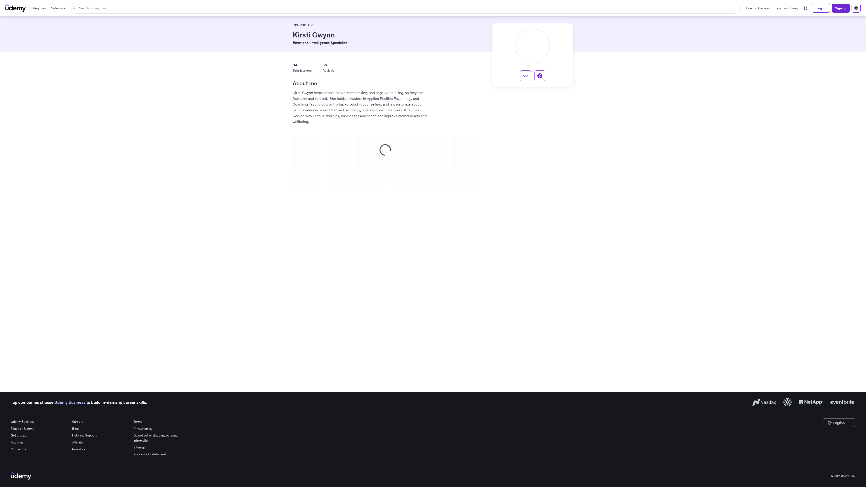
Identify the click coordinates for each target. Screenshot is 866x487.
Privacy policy (143, 429)
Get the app (19, 435)
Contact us (18, 449)
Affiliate (77, 442)
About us (17, 442)
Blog (75, 429)
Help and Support (84, 435)
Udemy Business (69, 402)
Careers (77, 422)
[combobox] (406, 8)
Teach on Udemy (22, 429)
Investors (78, 449)
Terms (138, 422)
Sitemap (139, 447)
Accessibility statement (150, 454)
